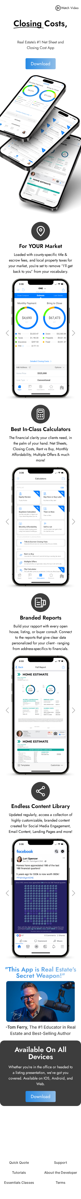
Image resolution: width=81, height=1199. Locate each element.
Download (40, 63)
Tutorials (19, 1172)
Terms (60, 1182)
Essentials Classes (19, 1182)
